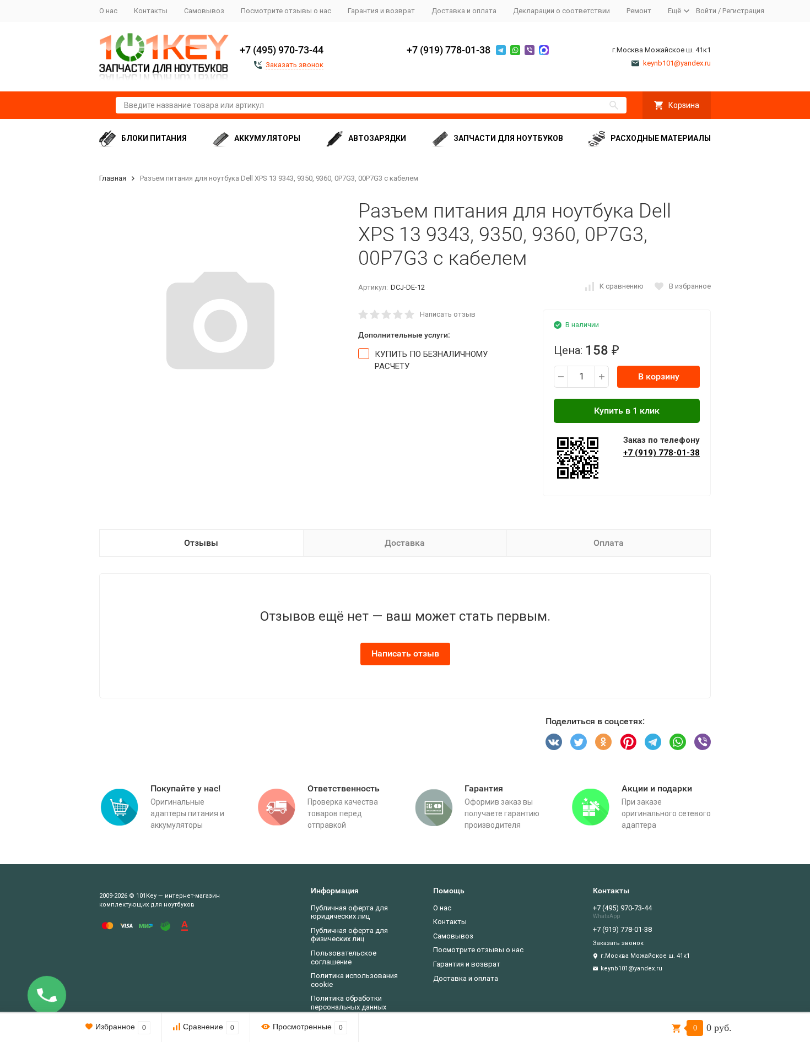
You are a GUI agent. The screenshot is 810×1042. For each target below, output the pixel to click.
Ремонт (639, 11)
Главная (112, 178)
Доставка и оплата (463, 11)
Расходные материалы (661, 138)
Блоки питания (154, 138)
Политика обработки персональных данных (348, 1002)
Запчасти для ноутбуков (508, 138)
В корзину (658, 376)
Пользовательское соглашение (343, 957)
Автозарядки (377, 138)
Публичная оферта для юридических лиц (349, 912)
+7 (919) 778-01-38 (448, 50)
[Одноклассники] (603, 742)
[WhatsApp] (677, 742)
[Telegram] (653, 742)
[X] (578, 742)
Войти (706, 11)
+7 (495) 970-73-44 (281, 50)
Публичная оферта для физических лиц (349, 934)
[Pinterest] (628, 742)
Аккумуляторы (267, 138)
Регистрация (743, 11)
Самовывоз (204, 11)
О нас (108, 11)
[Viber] (702, 742)
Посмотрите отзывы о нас (286, 11)
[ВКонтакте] (554, 742)
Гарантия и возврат (381, 11)
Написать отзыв (448, 314)
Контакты (151, 11)
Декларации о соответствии (561, 11)
